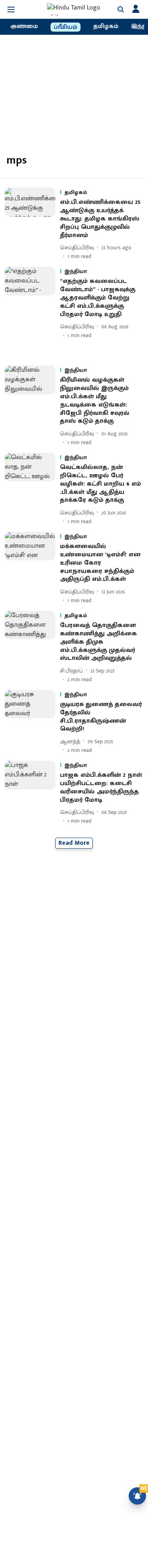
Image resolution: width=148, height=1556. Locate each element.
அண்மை (24, 26)
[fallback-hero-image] (32, 224)
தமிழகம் (105, 26)
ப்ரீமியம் (65, 27)
